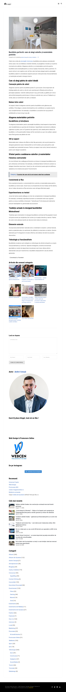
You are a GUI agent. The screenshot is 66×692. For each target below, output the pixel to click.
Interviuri (11, 622)
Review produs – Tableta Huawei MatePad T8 (40, 278)
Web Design (12, 484)
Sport (10, 643)
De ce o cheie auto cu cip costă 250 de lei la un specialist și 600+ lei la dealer (36, 530)
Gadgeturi (13, 659)
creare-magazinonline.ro (16, 490)
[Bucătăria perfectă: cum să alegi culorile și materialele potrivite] (33, 33)
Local (10, 625)
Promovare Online (14, 637)
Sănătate (11, 640)
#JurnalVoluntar (15, 634)
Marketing (12, 628)
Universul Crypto (14, 482)
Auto (11, 653)
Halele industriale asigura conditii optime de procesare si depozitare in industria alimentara (40, 300)
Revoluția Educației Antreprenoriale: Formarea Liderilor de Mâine (15, 320)
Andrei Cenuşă (24, 57)
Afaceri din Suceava (15, 557)
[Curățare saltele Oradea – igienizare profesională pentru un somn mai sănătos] (11, 518)
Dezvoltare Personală (15, 585)
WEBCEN (31, 687)
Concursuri (12, 573)
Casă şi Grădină (32, 57)
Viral (11, 600)
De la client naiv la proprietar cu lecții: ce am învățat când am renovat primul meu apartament (36, 542)
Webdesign (12, 671)
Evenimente (12, 603)
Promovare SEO (13, 487)
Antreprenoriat (13, 563)
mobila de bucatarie (18, 495)
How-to (11, 619)
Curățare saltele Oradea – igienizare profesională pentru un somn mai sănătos (36, 517)
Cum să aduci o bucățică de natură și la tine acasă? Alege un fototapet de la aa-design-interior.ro (28, 300)
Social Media (14, 662)
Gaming (12, 594)
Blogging (11, 567)
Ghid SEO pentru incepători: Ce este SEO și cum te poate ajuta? (28, 279)
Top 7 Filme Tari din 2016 (27, 318)
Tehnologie (12, 650)
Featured (11, 616)
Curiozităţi (12, 582)
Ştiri (10, 646)
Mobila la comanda (14, 492)
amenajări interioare (27, 61)
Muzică (12, 597)
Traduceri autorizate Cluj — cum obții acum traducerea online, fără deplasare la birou (35, 524)
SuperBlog (13, 576)
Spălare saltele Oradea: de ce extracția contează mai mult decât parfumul (35, 505)
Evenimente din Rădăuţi (16, 606)
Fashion (11, 613)
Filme (11, 591)
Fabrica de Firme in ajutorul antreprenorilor (14, 278)
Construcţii (13, 656)
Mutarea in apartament (14, 297)
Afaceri (11, 554)
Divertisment (13, 588)
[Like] (38, 57)
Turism (11, 665)
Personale (12, 631)
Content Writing (14, 579)
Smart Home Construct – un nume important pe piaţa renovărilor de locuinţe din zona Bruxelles (36, 536)
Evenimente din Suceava (16, 610)
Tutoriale (11, 668)
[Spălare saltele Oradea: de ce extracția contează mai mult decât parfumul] (11, 506)
